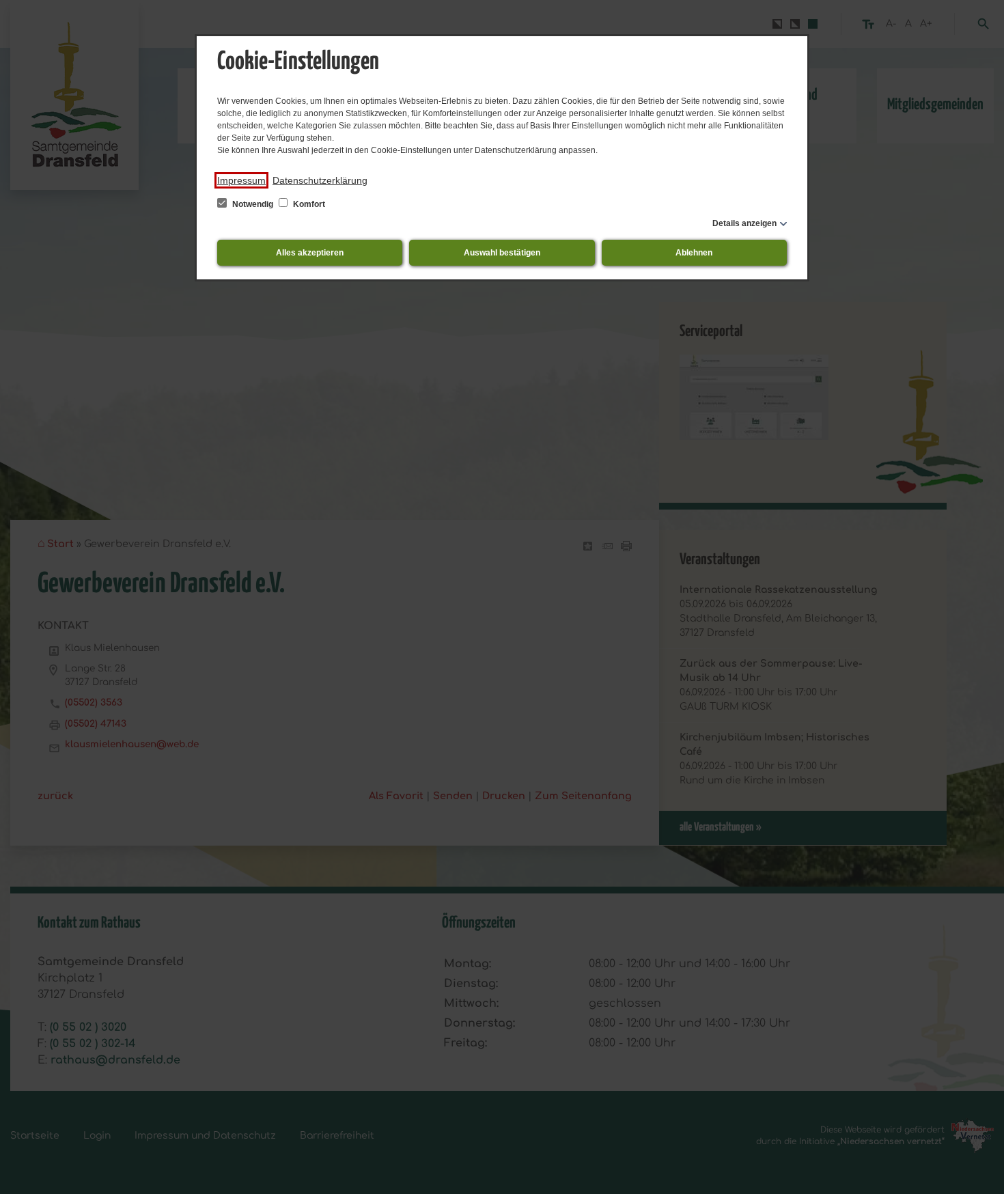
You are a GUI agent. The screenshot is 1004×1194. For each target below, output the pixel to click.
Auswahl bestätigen (502, 253)
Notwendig (252, 204)
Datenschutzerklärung (320, 180)
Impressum (241, 180)
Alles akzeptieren (310, 253)
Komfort (308, 204)
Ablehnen (693, 253)
